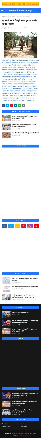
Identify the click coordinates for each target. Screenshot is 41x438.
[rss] (17, 226)
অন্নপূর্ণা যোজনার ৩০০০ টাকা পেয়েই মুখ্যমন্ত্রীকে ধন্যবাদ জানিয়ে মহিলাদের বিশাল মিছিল (24, 117)
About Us (4, 423)
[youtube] (36, 226)
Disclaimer (24, 426)
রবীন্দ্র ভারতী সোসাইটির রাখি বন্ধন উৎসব (20, 312)
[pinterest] (23, 226)
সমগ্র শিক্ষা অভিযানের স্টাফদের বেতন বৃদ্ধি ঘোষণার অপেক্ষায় (25, 287)
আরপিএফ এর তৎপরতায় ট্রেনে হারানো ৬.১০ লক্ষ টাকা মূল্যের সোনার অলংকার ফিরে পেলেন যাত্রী (25, 322)
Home (3, 16)
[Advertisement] (18, 181)
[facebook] (4, 226)
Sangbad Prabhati (7, 28)
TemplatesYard (28, 433)
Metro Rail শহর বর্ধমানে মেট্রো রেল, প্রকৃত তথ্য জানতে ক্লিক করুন (25, 279)
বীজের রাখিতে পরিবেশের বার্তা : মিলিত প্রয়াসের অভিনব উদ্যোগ (25, 133)
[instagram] (30, 226)
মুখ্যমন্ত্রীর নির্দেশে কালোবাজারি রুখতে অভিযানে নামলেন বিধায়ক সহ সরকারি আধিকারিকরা (24, 125)
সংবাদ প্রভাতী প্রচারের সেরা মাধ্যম (20, 10)
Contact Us (24, 423)
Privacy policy (6, 426)
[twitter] (11, 226)
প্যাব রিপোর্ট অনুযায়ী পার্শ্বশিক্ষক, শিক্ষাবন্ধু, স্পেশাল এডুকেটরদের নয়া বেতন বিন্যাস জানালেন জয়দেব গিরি (23, 296)
